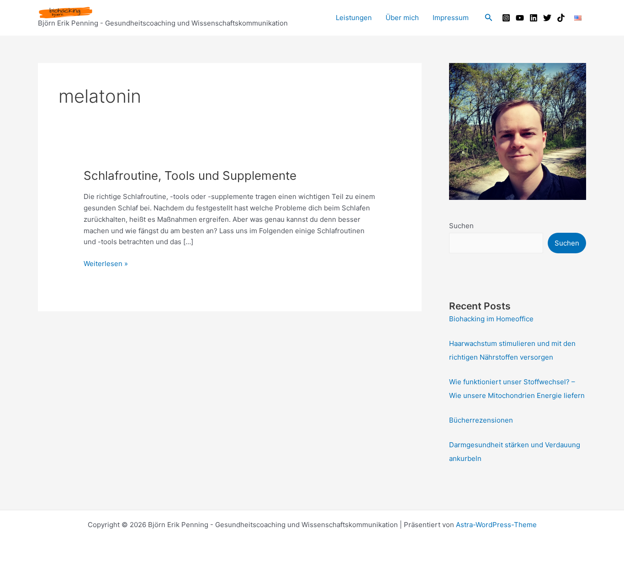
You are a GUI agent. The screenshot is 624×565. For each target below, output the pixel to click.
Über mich (402, 17)
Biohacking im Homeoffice (491, 318)
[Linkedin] (533, 18)
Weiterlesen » (106, 264)
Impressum (451, 17)
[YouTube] (520, 18)
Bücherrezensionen (481, 420)
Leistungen (354, 17)
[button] (489, 17)
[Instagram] (506, 18)
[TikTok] (561, 18)
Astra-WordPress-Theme (496, 524)
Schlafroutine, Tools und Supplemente (190, 175)
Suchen (461, 225)
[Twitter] (547, 18)
